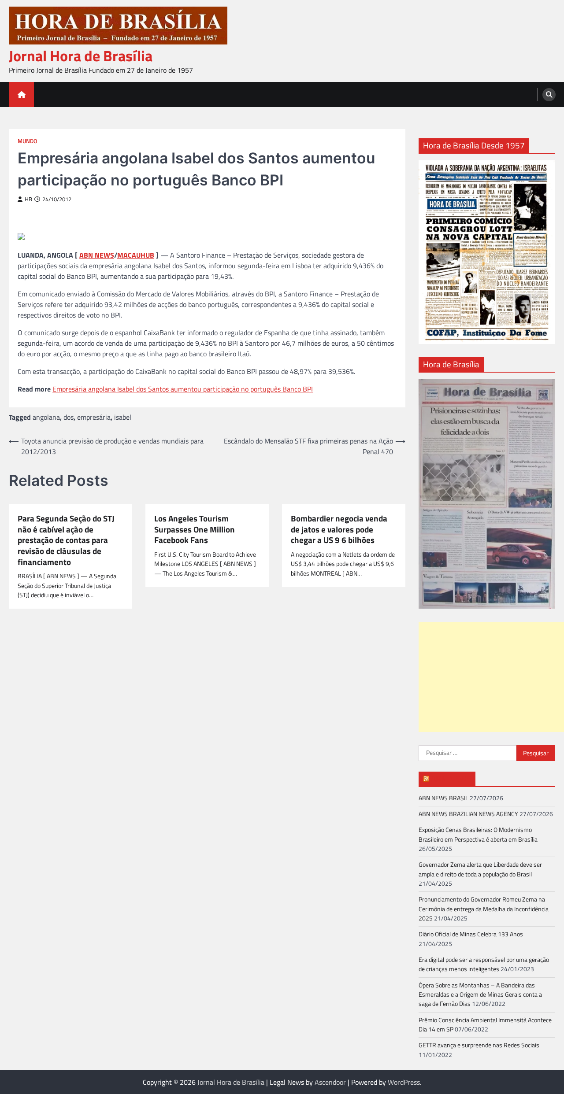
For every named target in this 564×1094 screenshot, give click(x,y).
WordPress (404, 1082)
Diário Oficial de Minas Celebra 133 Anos (471, 934)
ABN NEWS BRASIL (443, 798)
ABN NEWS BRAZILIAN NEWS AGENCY (468, 814)
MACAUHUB (135, 255)
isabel (122, 417)
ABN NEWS (96, 255)
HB (28, 199)
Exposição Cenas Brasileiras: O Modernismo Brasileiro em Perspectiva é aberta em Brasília (478, 834)
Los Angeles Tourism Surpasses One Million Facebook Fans (194, 529)
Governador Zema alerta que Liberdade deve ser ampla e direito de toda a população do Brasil (480, 869)
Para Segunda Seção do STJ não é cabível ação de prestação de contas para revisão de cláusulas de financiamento (66, 540)
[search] (549, 94)
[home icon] (21, 94)
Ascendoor (330, 1082)
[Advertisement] (491, 677)
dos (68, 417)
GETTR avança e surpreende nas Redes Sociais (479, 1045)
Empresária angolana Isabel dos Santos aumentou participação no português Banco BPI (182, 389)
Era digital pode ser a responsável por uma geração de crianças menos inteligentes (484, 964)
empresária (94, 417)
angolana (46, 417)
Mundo (27, 141)
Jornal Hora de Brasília (80, 55)
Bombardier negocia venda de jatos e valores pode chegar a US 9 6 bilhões (339, 529)
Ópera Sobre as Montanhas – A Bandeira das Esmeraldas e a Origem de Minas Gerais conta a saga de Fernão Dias (480, 994)
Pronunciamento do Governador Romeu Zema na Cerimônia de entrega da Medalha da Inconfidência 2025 (484, 908)
